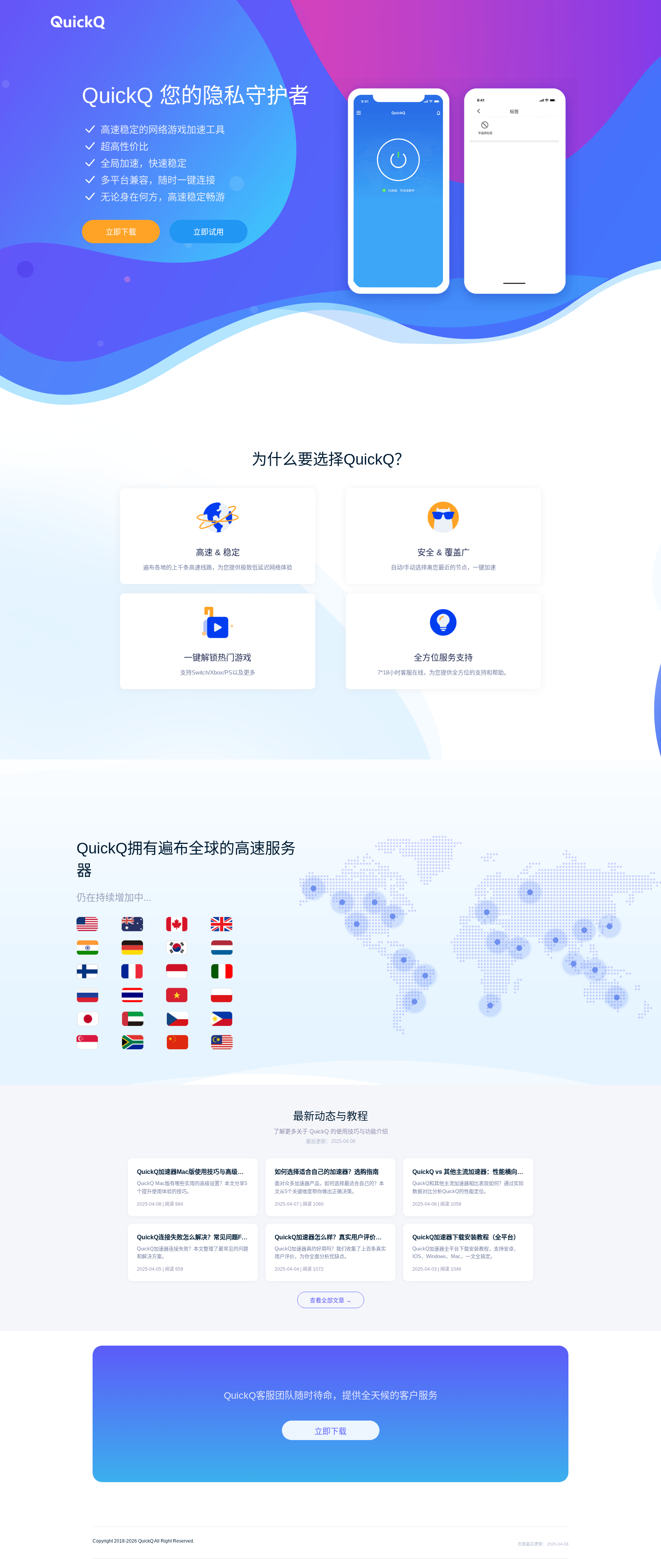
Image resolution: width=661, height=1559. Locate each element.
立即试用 (208, 232)
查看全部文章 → (331, 1300)
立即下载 (121, 232)
